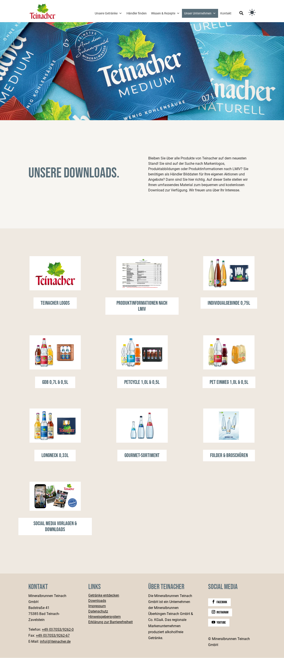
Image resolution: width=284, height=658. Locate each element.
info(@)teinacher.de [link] (55, 641)
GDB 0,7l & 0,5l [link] (55, 382)
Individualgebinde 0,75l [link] (229, 303)
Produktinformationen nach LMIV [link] (141, 306)
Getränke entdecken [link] (103, 595)
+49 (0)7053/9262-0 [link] (58, 629)
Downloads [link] (97, 601)
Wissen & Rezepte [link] (163, 13)
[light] (252, 12)
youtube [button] (221, 623)
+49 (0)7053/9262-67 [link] (53, 635)
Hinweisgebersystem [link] (104, 617)
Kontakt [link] (225, 13)
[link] (42, 11)
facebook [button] (222, 602)
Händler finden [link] (136, 13)
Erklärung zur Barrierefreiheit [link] (110, 622)
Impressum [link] (97, 606)
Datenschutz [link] (98, 611)
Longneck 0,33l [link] (55, 455)
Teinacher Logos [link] (55, 303)
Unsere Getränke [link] (106, 13)
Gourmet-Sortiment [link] (142, 455)
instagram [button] (223, 612)
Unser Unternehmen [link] (197, 13)
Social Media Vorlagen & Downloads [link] (55, 526)
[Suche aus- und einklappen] (241, 13)
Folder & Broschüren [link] (229, 455)
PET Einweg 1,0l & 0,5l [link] (229, 382)
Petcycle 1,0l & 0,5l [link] (142, 382)
